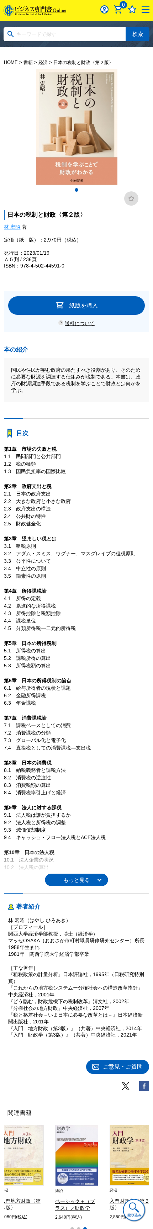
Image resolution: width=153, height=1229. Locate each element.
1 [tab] (76, 190)
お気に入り (132, 9)
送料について (80, 323)
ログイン (104, 9)
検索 (137, 34)
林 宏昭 (12, 227)
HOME (11, 62)
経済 (43, 62)
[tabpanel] (76, 127)
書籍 (28, 62)
